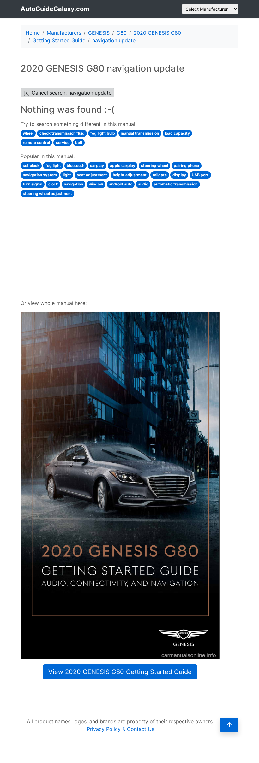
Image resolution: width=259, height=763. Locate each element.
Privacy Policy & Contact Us (120, 729)
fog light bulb (102, 133)
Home (33, 33)
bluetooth (75, 165)
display (179, 175)
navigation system (40, 175)
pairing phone (186, 165)
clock (53, 184)
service (62, 142)
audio (143, 184)
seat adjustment (92, 175)
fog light (53, 165)
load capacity (177, 133)
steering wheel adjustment (47, 193)
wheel (28, 133)
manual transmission (140, 133)
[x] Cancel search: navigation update (67, 93)
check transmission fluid (62, 133)
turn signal (32, 184)
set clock (31, 165)
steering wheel (154, 165)
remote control (36, 142)
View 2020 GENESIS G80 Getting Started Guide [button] (120, 672)
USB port (200, 175)
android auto (120, 184)
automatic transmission (175, 184)
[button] (229, 725)
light (67, 175)
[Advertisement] (120, 247)
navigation (73, 184)
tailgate (160, 175)
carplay (97, 165)
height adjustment (130, 175)
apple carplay (122, 165)
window (96, 184)
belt (78, 142)
